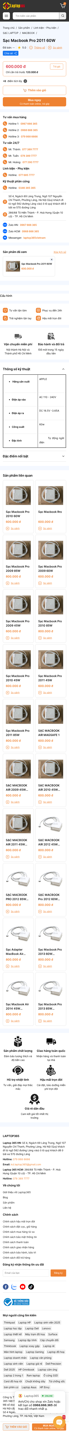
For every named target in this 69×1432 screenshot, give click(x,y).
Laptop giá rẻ (34, 1363)
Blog (5, 1197)
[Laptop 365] (14, 5)
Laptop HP (24, 1322)
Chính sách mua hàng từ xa (18, 1231)
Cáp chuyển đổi (49, 1340)
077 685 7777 (26, 174)
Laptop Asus (29, 1387)
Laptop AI (48, 1346)
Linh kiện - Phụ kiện (45, 27)
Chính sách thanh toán (16, 1242)
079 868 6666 (29, 136)
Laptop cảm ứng (47, 1369)
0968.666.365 (43, 1405)
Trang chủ (9, 27)
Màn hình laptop (13, 1351)
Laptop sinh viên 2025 (47, 1322)
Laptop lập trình (27, 1340)
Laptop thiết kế (13, 1334)
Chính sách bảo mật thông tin (20, 1236)
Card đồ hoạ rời (13, 1381)
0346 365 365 (27, 187)
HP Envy (45, 1387)
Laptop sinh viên (13, 1363)
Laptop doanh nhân (15, 1357)
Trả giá (56, 66)
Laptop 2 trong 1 (13, 1375)
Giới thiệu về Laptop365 (17, 1192)
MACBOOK (28, 32)
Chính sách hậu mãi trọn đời (19, 1221)
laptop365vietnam (34, 237)
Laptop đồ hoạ (55, 1351)
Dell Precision (53, 1363)
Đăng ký (58, 1273)
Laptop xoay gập (30, 1346)
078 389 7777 (29, 155)
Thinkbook (10, 1346)
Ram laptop (33, 1375)
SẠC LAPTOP (10, 32)
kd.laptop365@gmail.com (26, 1164)
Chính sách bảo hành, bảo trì (19, 1252)
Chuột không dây (35, 1381)
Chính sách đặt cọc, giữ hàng (20, 1226)
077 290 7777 (30, 162)
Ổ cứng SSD (51, 1375)
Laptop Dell (32, 1328)
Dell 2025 (9, 1369)
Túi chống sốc (57, 1381)
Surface (52, 1334)
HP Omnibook (26, 1369)
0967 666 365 (29, 123)
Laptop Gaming (35, 1351)
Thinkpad (9, 1322)
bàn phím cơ (11, 1387)
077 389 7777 (30, 149)
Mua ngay (34, 102)
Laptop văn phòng (40, 1357)
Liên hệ (7, 1207)
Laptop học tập (13, 1328)
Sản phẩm (24, 27)
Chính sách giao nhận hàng (18, 1247)
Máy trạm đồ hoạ (35, 1334)
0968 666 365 (29, 130)
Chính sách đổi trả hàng (16, 1257)
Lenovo (46, 1328)
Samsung (9, 1340)
